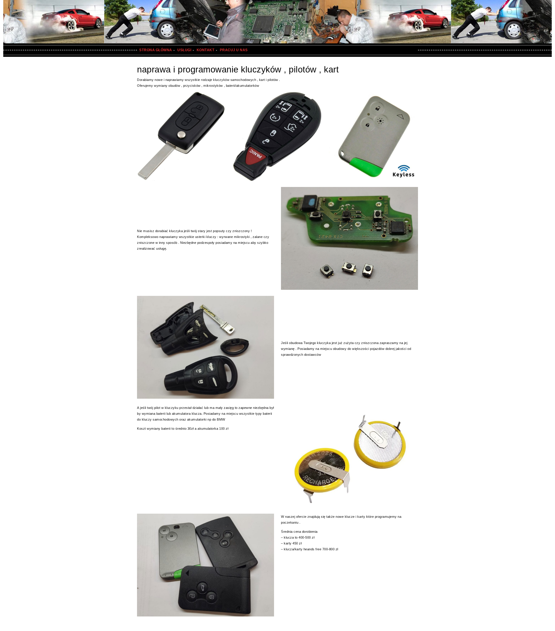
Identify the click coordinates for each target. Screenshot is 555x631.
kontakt (206, 50)
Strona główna (155, 50)
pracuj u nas (234, 50)
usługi (184, 50)
